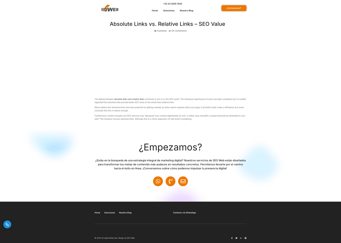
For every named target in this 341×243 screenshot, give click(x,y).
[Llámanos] (7, 224)
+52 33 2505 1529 (172, 3)
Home (155, 10)
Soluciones (168, 10)
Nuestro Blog (186, 10)
